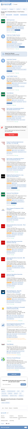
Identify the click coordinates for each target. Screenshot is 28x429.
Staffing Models (21, 201)
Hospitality (21, 315)
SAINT (23, 267)
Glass (23, 86)
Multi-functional (22, 166)
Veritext (8, 293)
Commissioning (21, 168)
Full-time (15, 26)
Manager (3, 391)
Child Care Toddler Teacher (13, 35)
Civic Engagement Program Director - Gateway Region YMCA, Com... (16, 324)
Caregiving (10, 219)
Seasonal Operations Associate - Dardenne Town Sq (15, 242)
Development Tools (19, 317)
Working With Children (12, 43)
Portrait (15, 234)
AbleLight (8, 211)
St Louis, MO (16, 14)
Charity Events (11, 368)
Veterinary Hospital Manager (14, 358)
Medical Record (11, 366)
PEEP (25, 101)
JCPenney (8, 227)
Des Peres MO (13, 227)
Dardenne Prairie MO (15, 244)
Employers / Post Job (6, 1)
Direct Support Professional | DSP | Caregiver (15, 209)
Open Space (10, 84)
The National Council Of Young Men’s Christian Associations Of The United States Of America (15, 327)
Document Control (11, 118)
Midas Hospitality (10, 310)
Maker (9, 188)
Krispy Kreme (9, 21)
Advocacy (22, 218)
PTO (13, 30)
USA (8, 423)
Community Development (12, 337)
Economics (10, 335)
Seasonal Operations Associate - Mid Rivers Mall (16, 258)
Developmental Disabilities (13, 218)
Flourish (14, 101)
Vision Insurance (11, 45)
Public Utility (21, 116)
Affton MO (12, 211)
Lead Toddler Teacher (12, 76)
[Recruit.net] (6, 4)
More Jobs (14, 374)
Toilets (20, 43)
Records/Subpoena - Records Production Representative (14, 291)
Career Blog (12, 420)
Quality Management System (13, 119)
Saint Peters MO (14, 260)
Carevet (8, 359)
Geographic (23, 300)
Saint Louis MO (15, 345)
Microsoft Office (22, 151)
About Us (2, 415)
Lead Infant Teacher (11, 59)
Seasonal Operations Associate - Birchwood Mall (15, 275)
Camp (15, 335)
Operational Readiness (12, 168)
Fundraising (21, 26)
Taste (9, 30)
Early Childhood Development (13, 86)
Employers (3, 417)
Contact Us (11, 415)
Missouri (9, 151)
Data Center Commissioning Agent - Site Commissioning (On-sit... (15, 159)
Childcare (15, 333)
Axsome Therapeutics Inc (11, 177)
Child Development (22, 69)
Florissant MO (12, 359)
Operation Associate (11, 391)
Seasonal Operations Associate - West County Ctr (16, 225)
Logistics (15, 151)
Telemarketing (11, 318)
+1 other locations (18, 293)
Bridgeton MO (15, 310)
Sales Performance (22, 184)
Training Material (11, 236)
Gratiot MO (13, 277)
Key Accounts (23, 186)
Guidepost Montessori (10, 36)
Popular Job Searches (13, 417)
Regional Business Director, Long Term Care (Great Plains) (15, 175)
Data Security (21, 299)
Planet (9, 352)
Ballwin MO (17, 77)
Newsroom (21, 233)
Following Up (21, 150)
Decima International (10, 111)
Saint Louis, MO (9, 14)
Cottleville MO (14, 21)
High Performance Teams (12, 28)
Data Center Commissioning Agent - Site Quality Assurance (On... (15, 109)
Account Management (12, 184)
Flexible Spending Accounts (13, 300)
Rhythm (20, 66)
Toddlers (18, 45)
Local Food (21, 100)
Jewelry (9, 234)
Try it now (11, 134)
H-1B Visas (23, 119)
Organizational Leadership (13, 186)
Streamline (19, 302)
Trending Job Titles (4, 420)
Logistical (10, 153)
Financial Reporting (17, 364)
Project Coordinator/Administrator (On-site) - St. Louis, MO (15, 142)
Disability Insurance (5, 402)
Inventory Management (20, 368)
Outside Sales (10, 317)
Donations (22, 28)
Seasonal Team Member (12, 193)
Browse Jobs (20, 415)
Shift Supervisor (11, 20)
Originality (21, 200)
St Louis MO (17, 36)
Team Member (10, 93)
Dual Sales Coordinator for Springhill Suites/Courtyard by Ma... (16, 308)
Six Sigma (19, 118)
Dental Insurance (19, 366)
